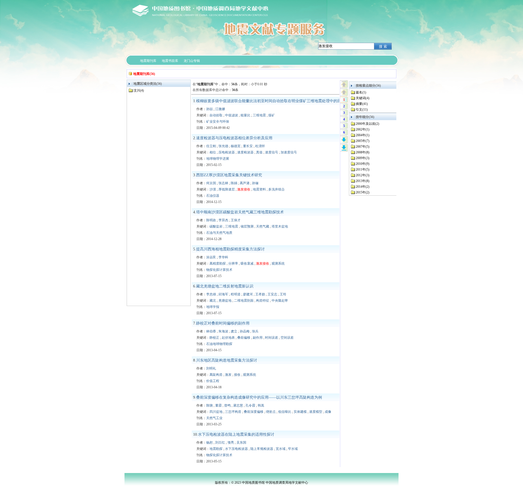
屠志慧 (238, 405)
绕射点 (271, 412)
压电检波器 (226, 152)
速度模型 (315, 412)
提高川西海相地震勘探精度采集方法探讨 (230, 249)
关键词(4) (362, 98)
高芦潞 (245, 183)
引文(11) (362, 109)
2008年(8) (362, 152)
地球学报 (212, 307)
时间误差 (271, 338)
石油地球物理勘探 (219, 344)
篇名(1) (361, 92)
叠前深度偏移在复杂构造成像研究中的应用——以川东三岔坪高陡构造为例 (259, 397)
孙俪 (255, 183)
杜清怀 (260, 146)
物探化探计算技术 (219, 270)
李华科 (223, 257)
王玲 (283, 294)
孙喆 (209, 109)
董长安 (248, 146)
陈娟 (234, 183)
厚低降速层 (226, 189)
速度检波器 (245, 152)
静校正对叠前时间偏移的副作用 (223, 323)
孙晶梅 (245, 331)
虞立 (234, 331)
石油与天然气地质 (219, 233)
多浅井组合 (276, 189)
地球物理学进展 (217, 158)
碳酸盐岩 (216, 226)
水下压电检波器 (236, 449)
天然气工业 (214, 418)
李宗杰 (223, 220)
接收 (237, 375)
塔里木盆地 (280, 226)
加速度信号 (289, 152)
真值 (259, 152)
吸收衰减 (247, 263)
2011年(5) (362, 169)
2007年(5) (362, 147)
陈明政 (211, 220)
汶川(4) (138, 90)
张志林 (223, 183)
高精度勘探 (217, 263)
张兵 (255, 331)
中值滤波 (231, 115)
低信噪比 (284, 412)
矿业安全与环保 (217, 121)
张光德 (223, 146)
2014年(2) (362, 187)
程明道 (236, 294)
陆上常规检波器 (261, 449)
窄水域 (293, 449)
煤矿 (271, 115)
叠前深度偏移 (253, 412)
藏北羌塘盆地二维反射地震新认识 (224, 286)
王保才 (236, 220)
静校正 (214, 338)
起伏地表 (228, 338)
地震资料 (259, 189)
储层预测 (247, 226)
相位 (212, 152)
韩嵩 (261, 405)
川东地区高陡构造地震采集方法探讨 (226, 360)
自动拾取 (216, 115)
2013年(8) (362, 181)
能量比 (245, 115)
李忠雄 (211, 294)
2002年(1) (362, 129)
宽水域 (280, 449)
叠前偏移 (243, 338)
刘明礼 (211, 368)
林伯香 (211, 331)
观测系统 (278, 263)
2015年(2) (362, 192)
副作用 (258, 338)
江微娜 (220, 109)
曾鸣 (227, 405)
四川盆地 (216, 412)
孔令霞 (250, 405)
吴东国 (241, 442)
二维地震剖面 (244, 300)
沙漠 (212, 189)
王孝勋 (260, 294)
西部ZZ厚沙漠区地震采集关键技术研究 (229, 175)
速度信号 (271, 152)
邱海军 (223, 294)
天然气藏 (262, 226)
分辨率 (233, 263)
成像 (328, 412)
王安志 (272, 294)
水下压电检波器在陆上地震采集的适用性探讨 (236, 434)
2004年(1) (362, 135)
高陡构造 (216, 375)
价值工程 (212, 381)
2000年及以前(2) (367, 124)
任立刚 (211, 146)
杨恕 (209, 442)
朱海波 (223, 331)
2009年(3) (362, 158)
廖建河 (248, 294)
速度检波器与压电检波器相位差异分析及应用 (234, 138)
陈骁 (209, 405)
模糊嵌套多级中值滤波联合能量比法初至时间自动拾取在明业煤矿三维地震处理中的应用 (270, 101)
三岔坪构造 (233, 412)
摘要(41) (362, 104)
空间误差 (287, 338)
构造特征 (262, 300)
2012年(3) (362, 175)
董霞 (218, 405)
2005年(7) (362, 141)
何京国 (211, 183)
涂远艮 (211, 257)
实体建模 (300, 412)
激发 (228, 375)
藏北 (212, 300)
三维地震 (259, 115)
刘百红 (220, 442)
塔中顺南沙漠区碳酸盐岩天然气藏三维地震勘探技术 (240, 212)
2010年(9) (362, 164)
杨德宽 (236, 146)
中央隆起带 (280, 300)
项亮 (230, 442)
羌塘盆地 (225, 300)
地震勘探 (216, 449)
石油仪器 (212, 196)
